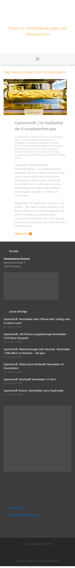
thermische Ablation (23, 152)
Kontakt (21, 561)
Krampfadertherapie (31, 146)
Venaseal (36, 152)
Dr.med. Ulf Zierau (15, 508)
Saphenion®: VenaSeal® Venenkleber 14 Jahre (30, 379)
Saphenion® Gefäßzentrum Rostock (30, 149)
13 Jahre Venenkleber (28, 140)
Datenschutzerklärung (48, 561)
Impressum (31, 561)
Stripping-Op (52, 149)
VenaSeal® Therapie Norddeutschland (31, 155)
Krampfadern (32, 143)
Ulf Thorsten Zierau (39, 137)
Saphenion (37, 13)
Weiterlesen (21, 233)
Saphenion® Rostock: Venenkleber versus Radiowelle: (34, 391)
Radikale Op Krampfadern (52, 146)
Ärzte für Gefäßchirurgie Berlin (22, 515)
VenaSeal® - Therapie (50, 152)
